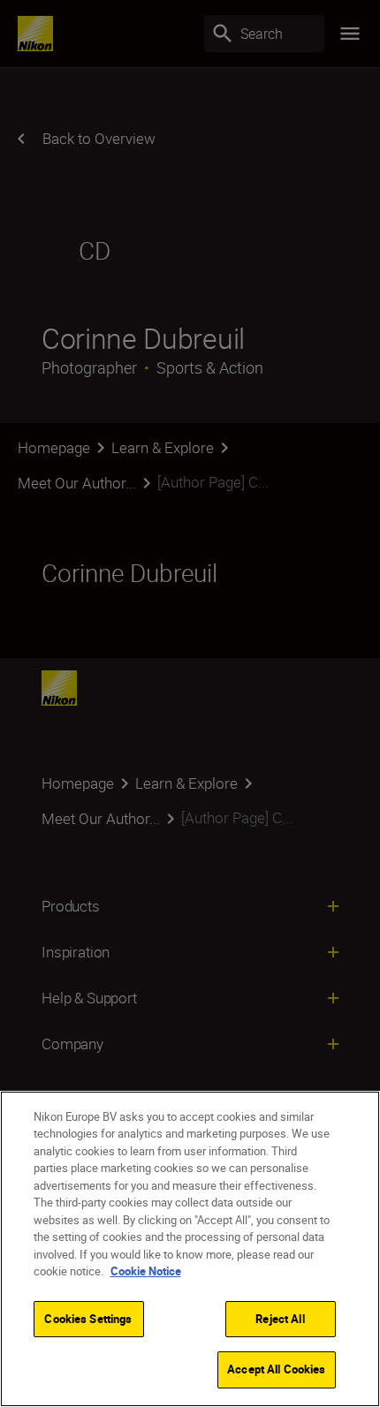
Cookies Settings (88, 1319)
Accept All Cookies (276, 1369)
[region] (190, 1249)
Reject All (279, 1319)
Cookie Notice (145, 1271)
